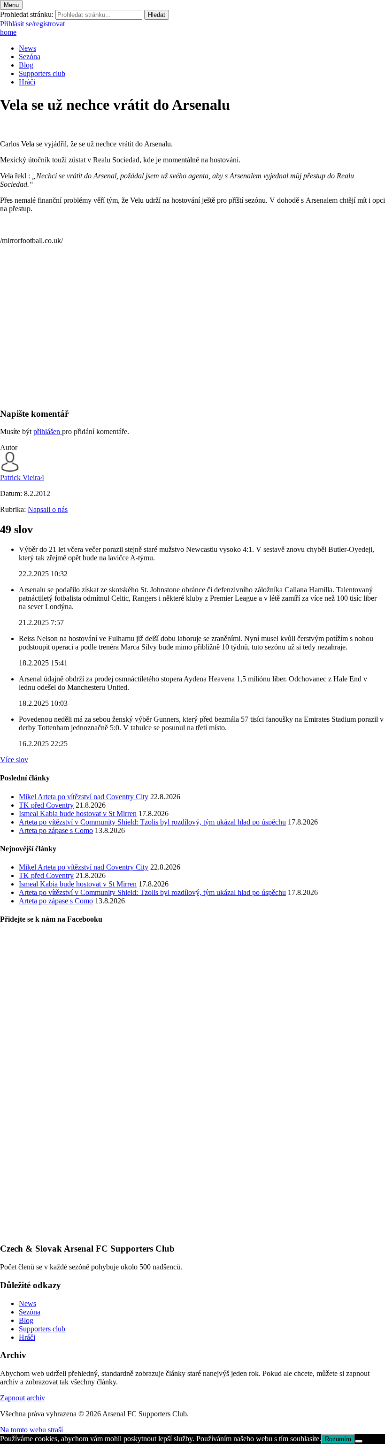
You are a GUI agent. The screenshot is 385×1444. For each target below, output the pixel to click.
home (8, 32)
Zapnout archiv (22, 1398)
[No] (358, 1441)
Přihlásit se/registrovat (32, 24)
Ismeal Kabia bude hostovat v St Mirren (78, 814)
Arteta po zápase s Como (56, 830)
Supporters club (42, 73)
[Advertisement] (192, 334)
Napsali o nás (48, 509)
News (27, 48)
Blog (26, 65)
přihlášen (47, 431)
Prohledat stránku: (27, 14)
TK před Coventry (46, 805)
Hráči (27, 82)
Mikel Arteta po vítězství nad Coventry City (83, 797)
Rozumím (338, 1439)
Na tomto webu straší (31, 1430)
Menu (11, 4)
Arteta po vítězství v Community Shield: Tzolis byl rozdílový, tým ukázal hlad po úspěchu (152, 822)
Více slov (14, 760)
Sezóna (29, 57)
